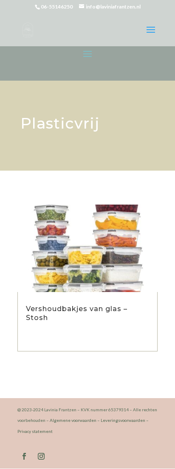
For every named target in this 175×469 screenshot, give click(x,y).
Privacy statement (35, 431)
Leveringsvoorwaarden (123, 420)
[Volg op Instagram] (41, 456)
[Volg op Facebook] (24, 456)
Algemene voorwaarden (73, 420)
